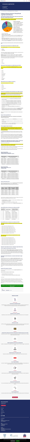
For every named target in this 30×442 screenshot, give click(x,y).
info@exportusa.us (3, 425)
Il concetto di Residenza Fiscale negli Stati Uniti (7, 273)
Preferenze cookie (2, 412)
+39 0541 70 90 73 (26, 0)
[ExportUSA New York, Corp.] (3, 1)
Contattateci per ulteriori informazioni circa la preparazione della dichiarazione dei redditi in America (12, 286)
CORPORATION (7, 290)
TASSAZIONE (3, 290)
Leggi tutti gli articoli (15, 397)
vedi (15, 301)
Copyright (2, 409)
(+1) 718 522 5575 (3, 421)
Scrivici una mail (3, 405)
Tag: (2, 289)
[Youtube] (2, 415)
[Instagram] (1, 415)
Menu (29, 0)
